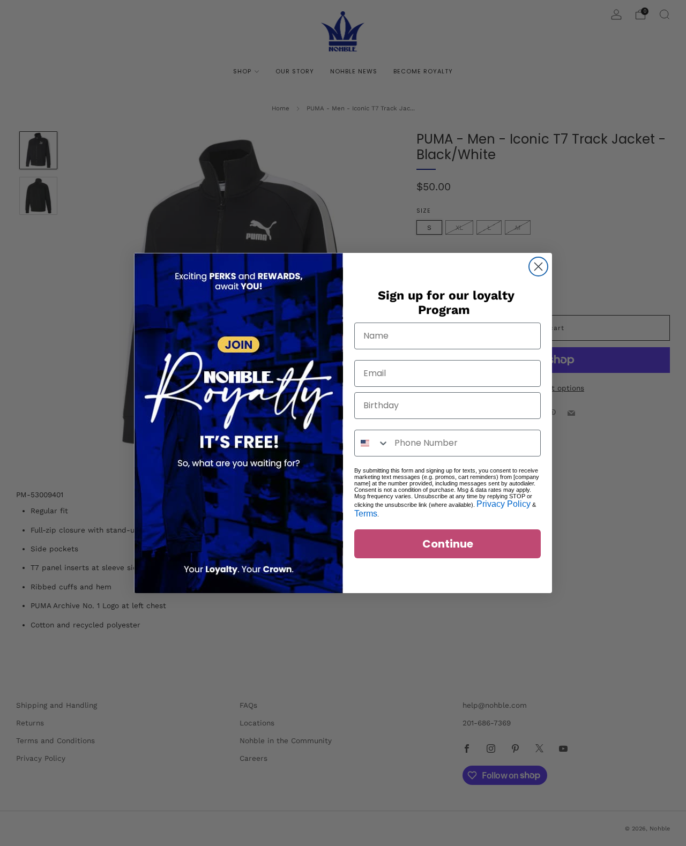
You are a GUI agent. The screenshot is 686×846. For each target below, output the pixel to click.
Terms (365, 513)
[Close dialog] (538, 266)
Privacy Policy (503, 503)
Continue (447, 543)
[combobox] (372, 443)
